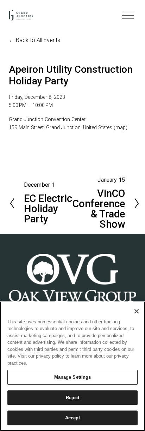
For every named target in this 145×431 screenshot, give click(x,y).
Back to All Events (38, 40)
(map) (120, 128)
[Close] (136, 311)
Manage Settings (72, 377)
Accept (72, 417)
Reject (73, 397)
